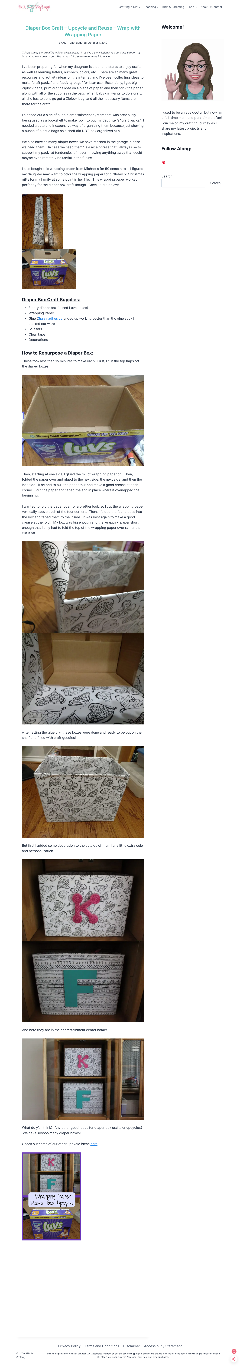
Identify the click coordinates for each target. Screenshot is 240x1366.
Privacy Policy (69, 1346)
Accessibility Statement (163, 1346)
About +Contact (211, 7)
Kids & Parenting (173, 7)
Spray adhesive (50, 318)
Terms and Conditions (102, 1346)
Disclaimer (131, 1346)
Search (167, 176)
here (94, 1144)
